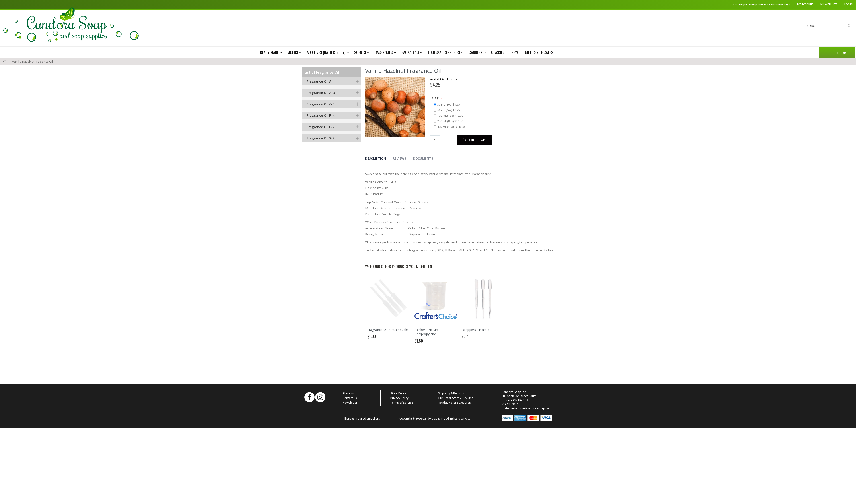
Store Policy (398, 393)
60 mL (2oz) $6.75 (448, 110)
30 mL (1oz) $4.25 (448, 104)
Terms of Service (401, 403)
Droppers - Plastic (475, 330)
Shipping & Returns (451, 393)
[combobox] (828, 26)
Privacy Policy (399, 398)
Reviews (399, 158)
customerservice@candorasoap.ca (525, 408)
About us (349, 393)
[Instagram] (320, 397)
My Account (805, 4)
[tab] (379, 159)
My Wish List (828, 4)
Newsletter (350, 403)
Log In (848, 4)
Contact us (350, 398)
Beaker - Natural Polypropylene (427, 332)
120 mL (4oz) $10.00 (450, 116)
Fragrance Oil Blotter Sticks (388, 330)
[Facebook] (309, 397)
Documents (423, 158)
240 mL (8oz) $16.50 (450, 121)
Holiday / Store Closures (454, 403)
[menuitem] (271, 52)
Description (375, 158)
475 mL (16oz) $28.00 (451, 127)
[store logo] (71, 24)
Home (5, 61)
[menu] (409, 52)
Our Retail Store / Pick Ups (455, 398)
